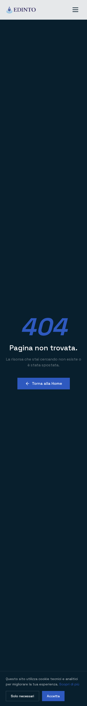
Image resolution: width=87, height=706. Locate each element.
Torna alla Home (47, 383)
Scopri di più (69, 684)
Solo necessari (22, 696)
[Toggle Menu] (75, 10)
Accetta (53, 696)
